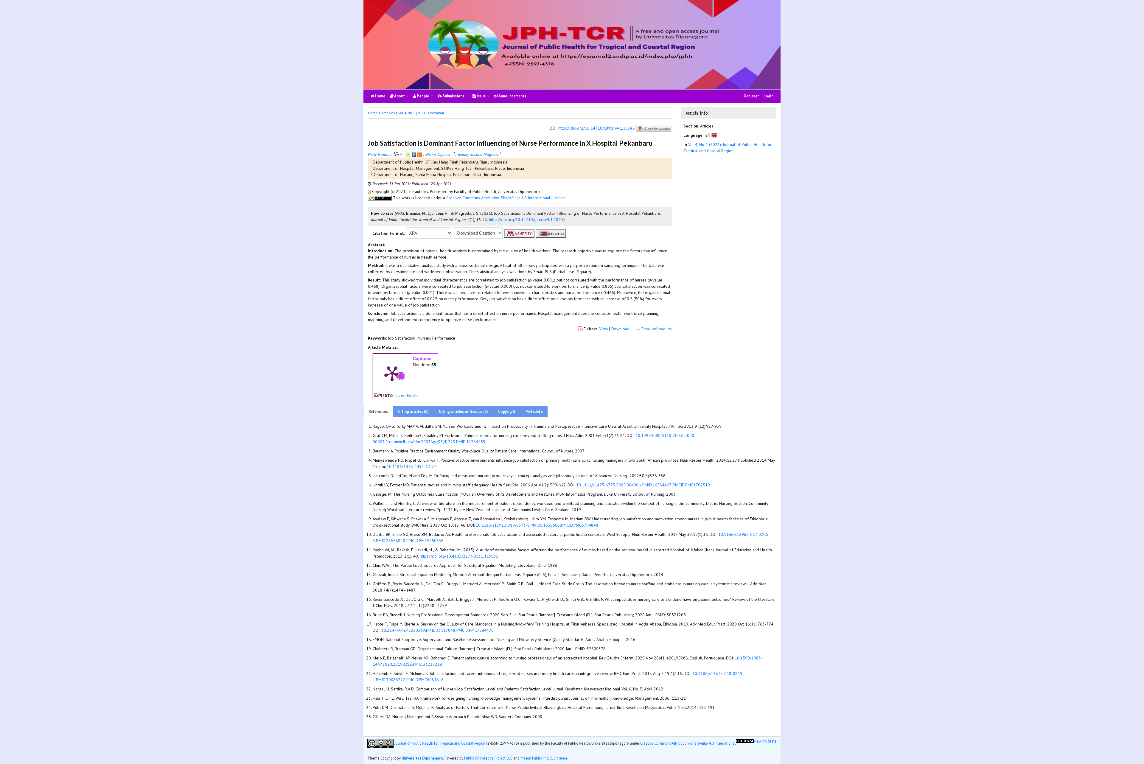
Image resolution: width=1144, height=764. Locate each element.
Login (768, 96)
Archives (388, 113)
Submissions (453, 96)
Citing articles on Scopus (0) (463, 411)
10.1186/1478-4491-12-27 (411, 466)
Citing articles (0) (413, 411)
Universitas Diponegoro (422, 758)
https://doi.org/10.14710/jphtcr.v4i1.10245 (596, 128)
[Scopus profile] (420, 154)
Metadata (534, 411)
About (400, 96)
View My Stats (765, 741)
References (378, 411)
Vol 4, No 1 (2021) (412, 113)
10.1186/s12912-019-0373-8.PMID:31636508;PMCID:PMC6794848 (537, 525)
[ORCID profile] (408, 154)
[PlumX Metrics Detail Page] (392, 373)
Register (751, 96)
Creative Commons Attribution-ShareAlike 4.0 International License (505, 197)
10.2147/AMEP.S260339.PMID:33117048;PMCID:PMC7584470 (437, 630)
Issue (481, 96)
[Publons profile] (414, 154)
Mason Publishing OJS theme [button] (543, 758)
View (603, 329)
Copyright (506, 411)
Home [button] (373, 113)
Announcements (512, 96)
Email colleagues (656, 329)
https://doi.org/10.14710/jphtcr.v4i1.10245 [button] (527, 219)
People (423, 96)
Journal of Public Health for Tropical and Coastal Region (439, 742)
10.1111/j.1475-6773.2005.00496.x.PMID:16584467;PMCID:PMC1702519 (643, 485)
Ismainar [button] (437, 113)
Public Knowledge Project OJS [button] (488, 758)
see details (407, 396)
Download (620, 329)
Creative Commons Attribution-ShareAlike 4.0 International (688, 742)
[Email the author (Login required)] (402, 154)
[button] (370, 191)
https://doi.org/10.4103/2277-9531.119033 (459, 556)
